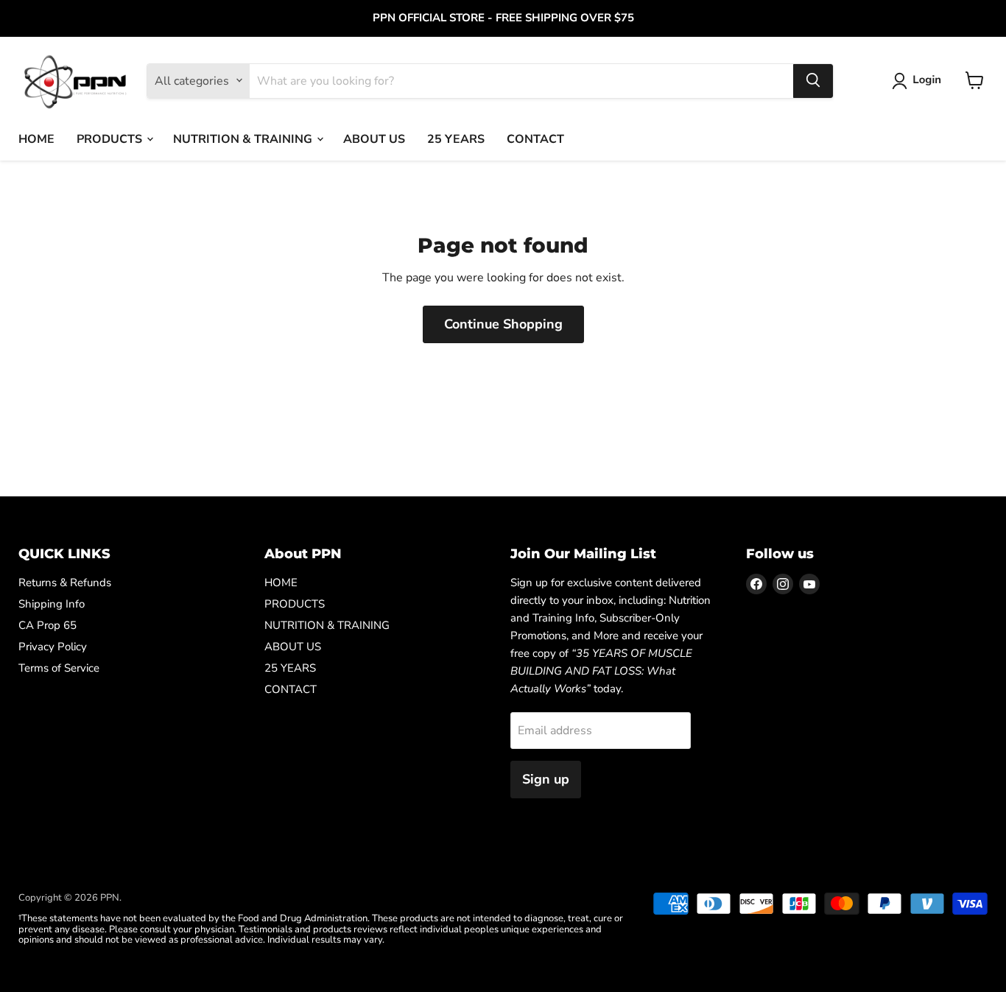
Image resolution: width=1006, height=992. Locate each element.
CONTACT (535, 138)
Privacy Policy (52, 646)
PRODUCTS (111, 138)
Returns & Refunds (64, 582)
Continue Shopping (503, 324)
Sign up (545, 779)
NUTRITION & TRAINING (244, 138)
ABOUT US (374, 138)
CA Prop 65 (47, 625)
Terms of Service (58, 668)
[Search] (813, 80)
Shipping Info (51, 604)
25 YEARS (456, 138)
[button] (919, 81)
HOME (36, 138)
